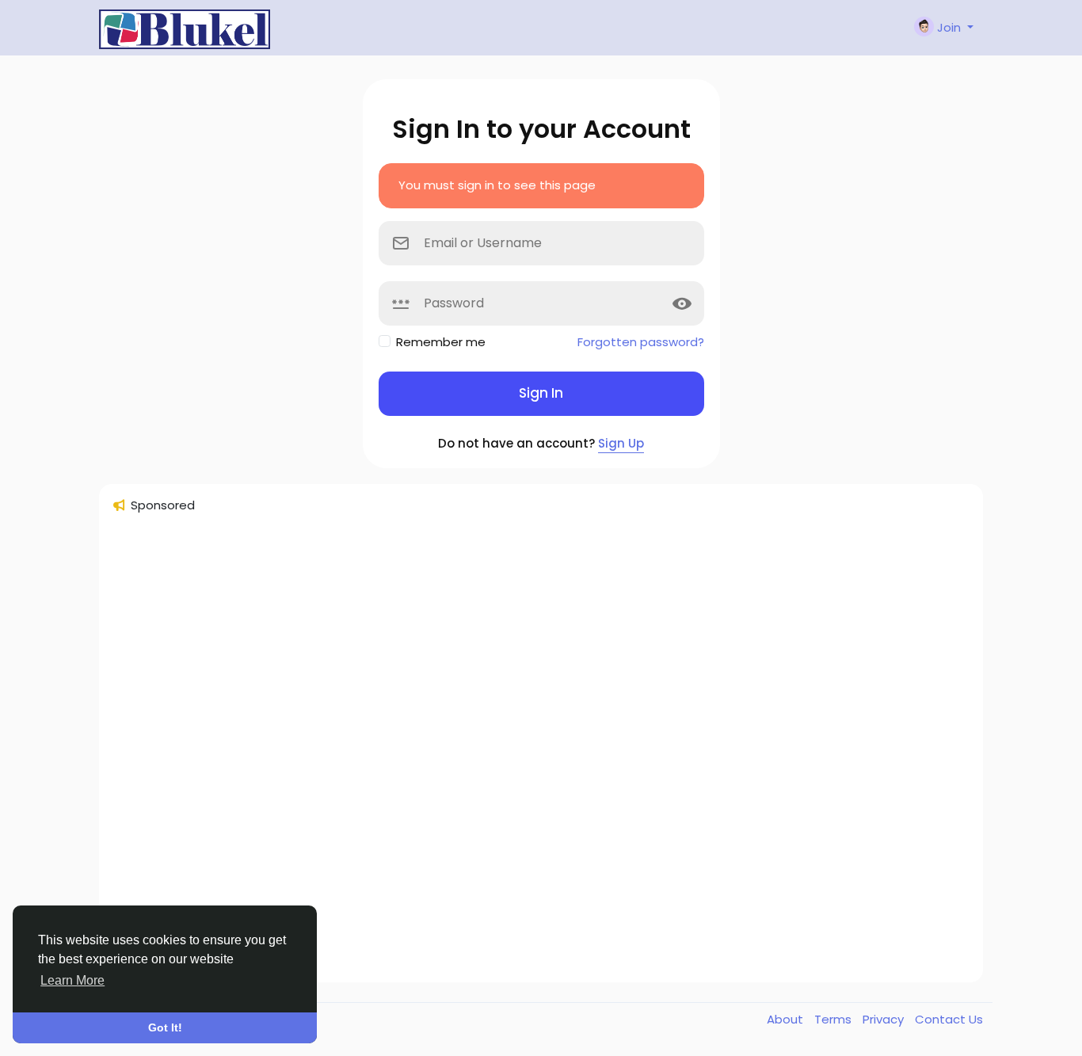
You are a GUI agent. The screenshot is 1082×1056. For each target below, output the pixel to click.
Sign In (541, 392)
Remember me (441, 342)
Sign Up (621, 443)
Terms (834, 1019)
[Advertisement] (541, 755)
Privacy (885, 1019)
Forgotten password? (640, 342)
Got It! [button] (165, 1027)
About (786, 1019)
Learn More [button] (72, 980)
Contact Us (949, 1019)
